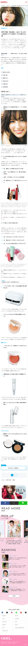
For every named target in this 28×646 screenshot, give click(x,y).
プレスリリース (3, 641)
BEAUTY (16, 615)
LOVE (3, 618)
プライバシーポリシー (9, 641)
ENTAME (4, 624)
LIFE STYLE (4, 621)
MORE (14, 595)
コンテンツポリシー (16, 641)
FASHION (4, 615)
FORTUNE (17, 618)
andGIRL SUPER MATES (19, 627)
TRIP (16, 621)
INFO (3, 627)
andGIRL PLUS (5, 630)
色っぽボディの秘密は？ (13, 468)
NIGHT (16, 624)
